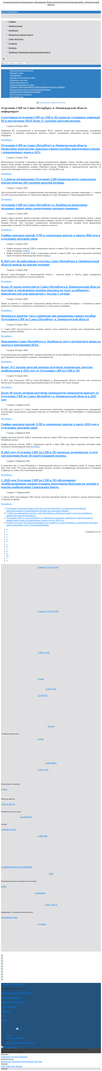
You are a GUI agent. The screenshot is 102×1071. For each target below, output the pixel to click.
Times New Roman (14, 1066)
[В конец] (7, 561)
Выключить (6, 1061)
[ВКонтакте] (9, 1029)
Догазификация (15, 75)
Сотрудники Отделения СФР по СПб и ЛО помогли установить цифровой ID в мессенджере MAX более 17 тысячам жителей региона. (50, 119)
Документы (13, 30)
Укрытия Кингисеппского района (22, 85)
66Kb (15, 440)
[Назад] (6, 532)
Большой (23, 1057)
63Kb (26, 251)
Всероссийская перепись (12, 1002)
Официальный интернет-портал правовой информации (30, 90)
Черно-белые (28, 1061)
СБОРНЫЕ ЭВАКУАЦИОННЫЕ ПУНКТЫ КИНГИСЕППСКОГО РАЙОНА (37, 87)
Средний (15, 1057)
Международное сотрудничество (16, 993)
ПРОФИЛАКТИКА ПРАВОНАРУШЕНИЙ (25, 92)
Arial (3, 1066)
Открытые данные (16, 73)
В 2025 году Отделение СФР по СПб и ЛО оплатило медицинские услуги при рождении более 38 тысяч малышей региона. (49, 453)
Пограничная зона (16, 97)
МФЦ (3, 1020)
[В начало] (7, 529)
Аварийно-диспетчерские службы (22, 78)
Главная (12, 22)
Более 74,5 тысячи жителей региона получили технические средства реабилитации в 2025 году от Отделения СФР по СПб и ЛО (47, 368)
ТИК (3, 1015)
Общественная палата (11, 997)
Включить (16, 1061)
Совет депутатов (16, 39)
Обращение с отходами (18, 80)
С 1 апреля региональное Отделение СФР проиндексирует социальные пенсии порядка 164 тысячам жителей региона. (48, 180)
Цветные (38, 1061)
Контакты (13, 48)
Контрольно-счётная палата (21, 35)
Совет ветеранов (8, 1006)
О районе (13, 43)
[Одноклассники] (5, 1029)
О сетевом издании (15, 1038)
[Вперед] (6, 558)
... (7, 544)
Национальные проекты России (21, 71)
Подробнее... (7, 140)
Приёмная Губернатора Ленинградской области (29, 52)
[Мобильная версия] (14, 1029)
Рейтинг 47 (6, 1011)
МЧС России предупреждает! (21, 94)
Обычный (5, 1057)
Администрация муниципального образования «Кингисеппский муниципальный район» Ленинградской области (51, 3)
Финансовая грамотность (19, 82)
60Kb (47, 255)
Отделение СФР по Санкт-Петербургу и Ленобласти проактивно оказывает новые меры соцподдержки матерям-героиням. (44, 206)
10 (7, 556)
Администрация (15, 26)
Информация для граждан (13, 984)
